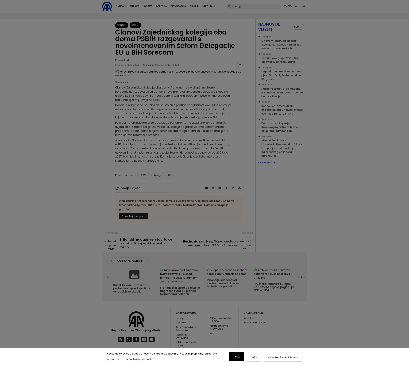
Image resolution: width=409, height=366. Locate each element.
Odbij (254, 357)
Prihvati (236, 357)
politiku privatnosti (140, 359)
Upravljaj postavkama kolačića (283, 357)
